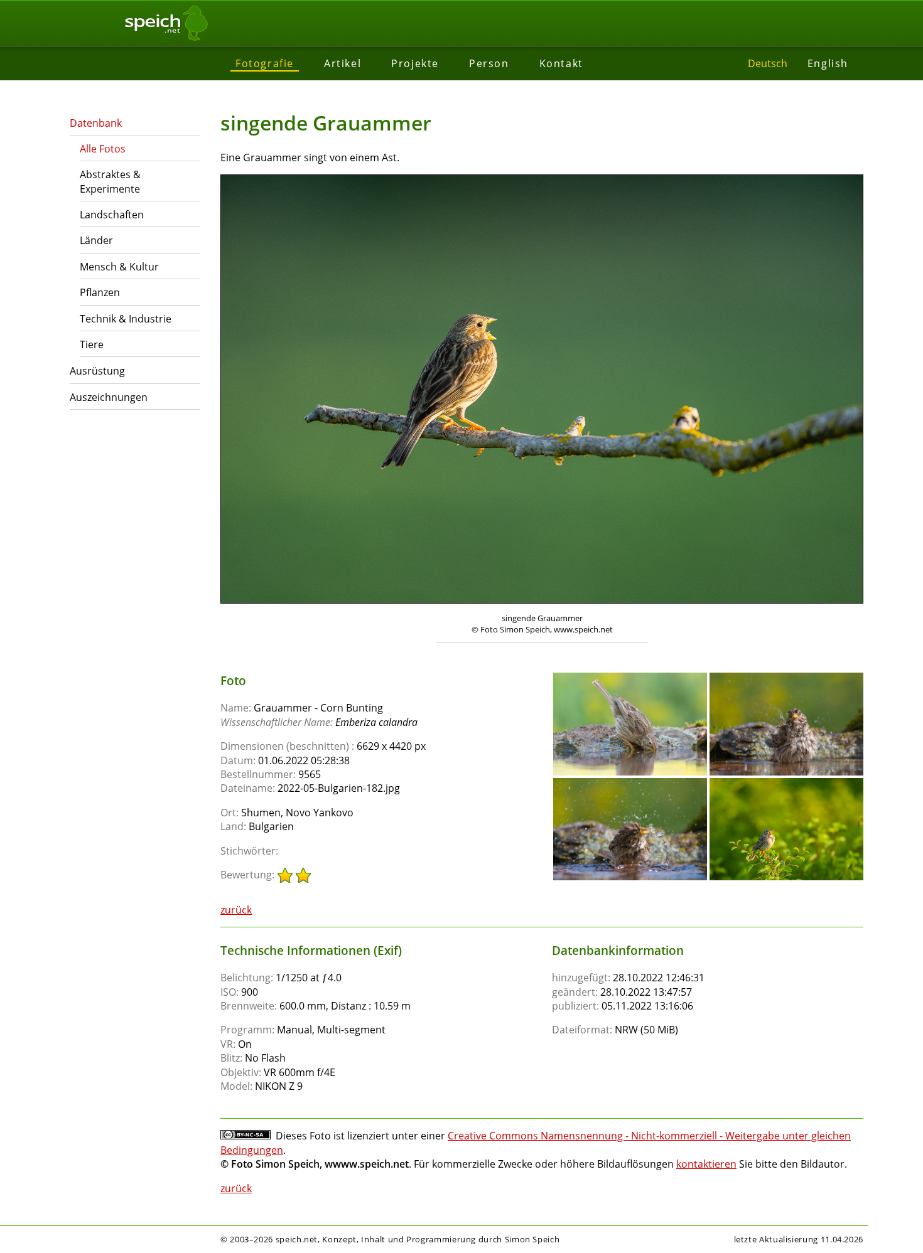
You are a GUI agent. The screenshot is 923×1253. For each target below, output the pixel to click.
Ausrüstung (97, 371)
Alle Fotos (103, 149)
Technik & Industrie (125, 319)
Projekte (415, 63)
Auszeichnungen (109, 397)
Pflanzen (100, 292)
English (827, 63)
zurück (236, 910)
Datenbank (96, 123)
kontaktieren (706, 1164)
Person (489, 63)
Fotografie (264, 63)
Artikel (342, 63)
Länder (96, 240)
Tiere (92, 344)
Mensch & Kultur (119, 267)
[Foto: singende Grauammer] (541, 390)
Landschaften (112, 214)
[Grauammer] (630, 678)
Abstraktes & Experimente (110, 181)
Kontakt (561, 63)
